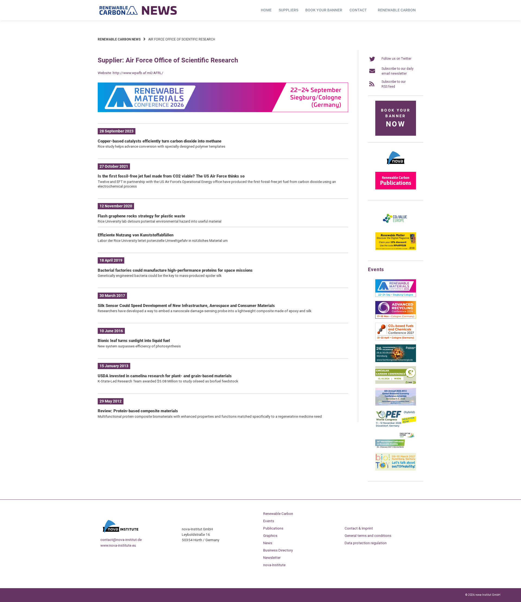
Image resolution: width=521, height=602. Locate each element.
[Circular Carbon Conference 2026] (395, 383)
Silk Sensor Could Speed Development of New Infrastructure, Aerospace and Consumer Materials (186, 305)
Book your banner (323, 10)
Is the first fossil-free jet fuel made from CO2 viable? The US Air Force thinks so (171, 176)
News (267, 543)
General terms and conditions (368, 535)
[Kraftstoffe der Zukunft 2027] (395, 448)
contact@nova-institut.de (121, 539)
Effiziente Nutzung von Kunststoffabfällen (135, 235)
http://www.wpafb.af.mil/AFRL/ (138, 73)
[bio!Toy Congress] (395, 469)
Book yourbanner (395, 118)
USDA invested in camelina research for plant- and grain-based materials (165, 375)
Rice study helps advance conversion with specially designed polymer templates (161, 146)
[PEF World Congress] (395, 426)
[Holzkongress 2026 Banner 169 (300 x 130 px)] (395, 361)
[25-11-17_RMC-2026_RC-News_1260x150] (223, 111)
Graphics (270, 535)
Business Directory (278, 550)
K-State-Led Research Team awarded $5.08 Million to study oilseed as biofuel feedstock (168, 381)
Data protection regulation (366, 543)
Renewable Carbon (397, 10)
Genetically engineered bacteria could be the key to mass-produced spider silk (160, 275)
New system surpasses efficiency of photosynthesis (139, 346)
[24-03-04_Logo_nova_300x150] (395, 167)
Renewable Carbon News (119, 39)
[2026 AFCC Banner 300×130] (395, 404)
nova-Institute (274, 565)
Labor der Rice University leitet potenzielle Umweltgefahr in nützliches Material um (163, 240)
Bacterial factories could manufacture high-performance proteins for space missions (175, 270)
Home (266, 10)
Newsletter (272, 557)
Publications (273, 528)
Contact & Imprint (359, 528)
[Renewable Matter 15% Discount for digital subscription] (395, 249)
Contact (358, 10)
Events (268, 521)
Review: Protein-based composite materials (138, 410)
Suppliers (288, 10)
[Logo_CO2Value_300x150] (395, 227)
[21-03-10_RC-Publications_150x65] (395, 188)
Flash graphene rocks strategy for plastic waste (141, 216)
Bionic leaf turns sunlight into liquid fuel (134, 340)
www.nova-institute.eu (118, 545)
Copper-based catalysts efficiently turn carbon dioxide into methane (159, 141)
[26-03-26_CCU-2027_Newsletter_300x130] (395, 339)
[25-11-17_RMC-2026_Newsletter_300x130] (395, 296)
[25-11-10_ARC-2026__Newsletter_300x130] (395, 317)
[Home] (138, 10)
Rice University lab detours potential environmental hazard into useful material (159, 221)
